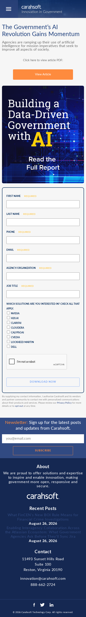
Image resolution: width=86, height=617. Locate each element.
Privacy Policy (64, 403)
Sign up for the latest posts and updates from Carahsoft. (43, 425)
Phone (17, 232)
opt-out (19, 406)
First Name (19, 196)
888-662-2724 (43, 585)
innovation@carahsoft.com (43, 579)
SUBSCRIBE (43, 450)
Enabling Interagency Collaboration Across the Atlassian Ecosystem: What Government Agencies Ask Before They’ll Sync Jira (43, 532)
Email (16, 250)
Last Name (19, 214)
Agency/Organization (27, 268)
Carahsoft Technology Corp (36, 612)
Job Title (18, 286)
